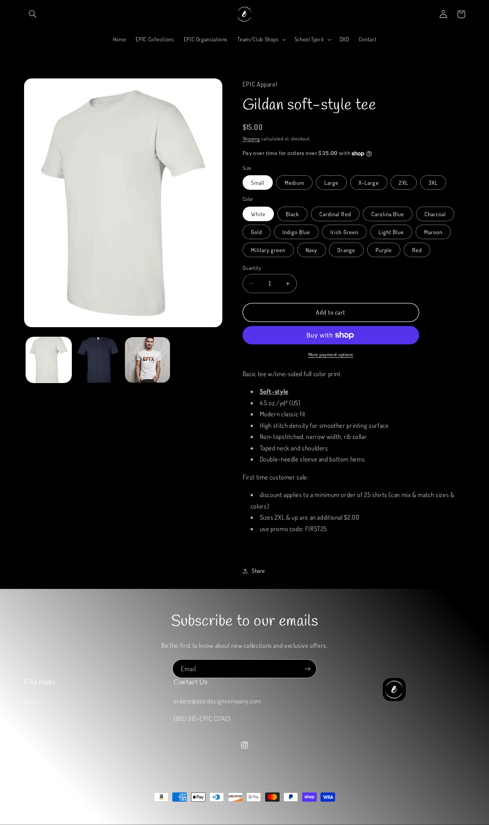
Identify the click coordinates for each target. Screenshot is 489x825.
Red (417, 249)
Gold (256, 231)
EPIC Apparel (52, 812)
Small (257, 182)
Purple (384, 249)
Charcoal (435, 213)
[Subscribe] (307, 668)
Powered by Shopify (85, 812)
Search (32, 701)
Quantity (252, 267)
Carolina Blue (388, 213)
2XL (403, 182)
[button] (33, 14)
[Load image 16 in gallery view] (147, 360)
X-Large (369, 182)
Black (292, 213)
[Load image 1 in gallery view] (48, 360)
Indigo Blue (296, 231)
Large (331, 182)
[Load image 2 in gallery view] (98, 360)
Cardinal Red (335, 213)
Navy (311, 249)
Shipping (251, 138)
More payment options (331, 354)
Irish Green (344, 231)
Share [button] (258, 570)
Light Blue (391, 231)
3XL (433, 182)
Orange (346, 249)
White (258, 213)
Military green (268, 249)
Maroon (433, 231)
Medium (294, 182)
